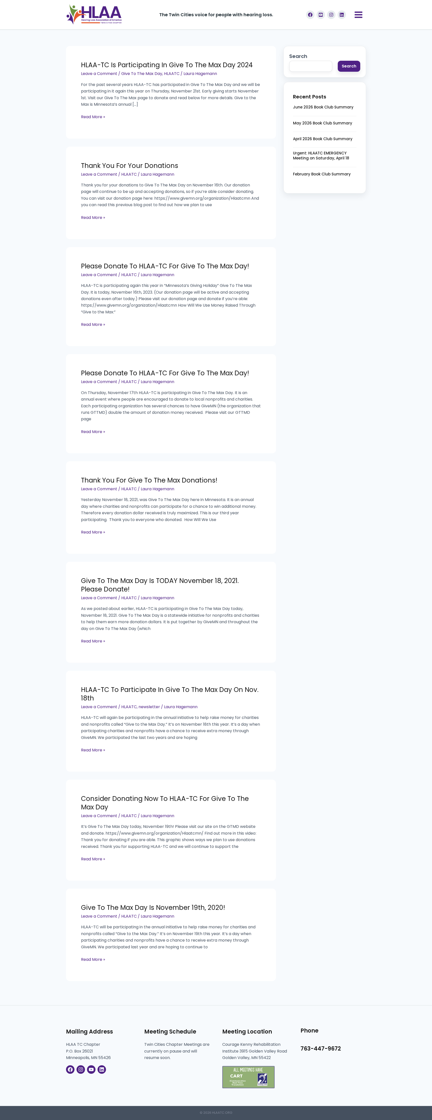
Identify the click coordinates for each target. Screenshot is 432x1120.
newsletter (149, 707)
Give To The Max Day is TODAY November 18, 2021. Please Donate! (160, 585)
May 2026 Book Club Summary (322, 123)
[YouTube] (91, 1069)
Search (298, 56)
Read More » (93, 117)
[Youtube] (320, 14)
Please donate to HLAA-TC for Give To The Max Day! (165, 266)
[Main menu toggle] (358, 14)
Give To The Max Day (141, 73)
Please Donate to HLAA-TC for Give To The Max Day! (165, 373)
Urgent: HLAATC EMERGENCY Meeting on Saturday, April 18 (321, 156)
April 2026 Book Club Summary (322, 138)
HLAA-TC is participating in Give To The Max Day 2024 (167, 64)
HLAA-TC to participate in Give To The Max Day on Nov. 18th (169, 694)
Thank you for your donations (129, 165)
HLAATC (172, 73)
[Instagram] (331, 14)
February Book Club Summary (322, 174)
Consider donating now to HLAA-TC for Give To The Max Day (165, 803)
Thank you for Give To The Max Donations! (149, 480)
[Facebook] (310, 14)
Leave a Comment (99, 73)
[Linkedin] (342, 14)
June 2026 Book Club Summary (323, 107)
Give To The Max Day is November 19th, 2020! (153, 907)
